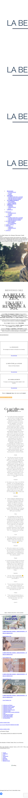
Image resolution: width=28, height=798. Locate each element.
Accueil (4, 752)
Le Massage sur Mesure (7, 705)
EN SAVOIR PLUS (4, 334)
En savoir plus (14, 355)
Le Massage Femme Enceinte (9, 709)
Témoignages (5, 756)
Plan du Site (5, 759)
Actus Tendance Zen (7, 636)
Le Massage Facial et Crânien (9, 706)
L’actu (4, 755)
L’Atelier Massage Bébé (8, 715)
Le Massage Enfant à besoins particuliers (11, 712)
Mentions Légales (6, 760)
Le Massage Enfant (7, 711)
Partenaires (5, 758)
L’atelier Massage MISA (8, 716)
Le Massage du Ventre (7, 708)
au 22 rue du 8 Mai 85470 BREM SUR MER (9, 724)
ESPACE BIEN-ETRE (5, 722)
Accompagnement (6, 718)
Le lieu (4, 713)
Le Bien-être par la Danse (8, 714)
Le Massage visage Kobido (8, 707)
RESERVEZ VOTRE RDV (6, 397)
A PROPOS (5, 753)
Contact (4, 757)
